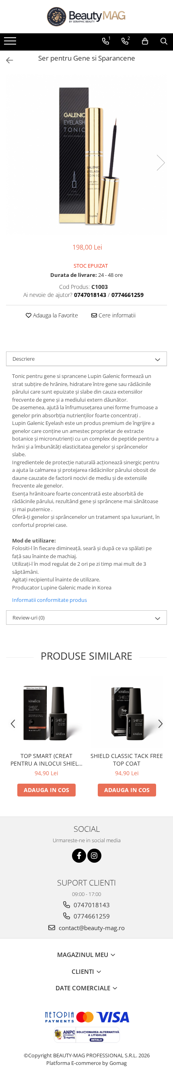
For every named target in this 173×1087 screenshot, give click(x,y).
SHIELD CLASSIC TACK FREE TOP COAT (127, 759)
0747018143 (91, 905)
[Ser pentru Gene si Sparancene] (86, 154)
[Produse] (11, 43)
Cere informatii (116, 315)
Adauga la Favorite (54, 315)
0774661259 (91, 916)
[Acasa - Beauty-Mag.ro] (86, 16)
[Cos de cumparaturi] (145, 41)
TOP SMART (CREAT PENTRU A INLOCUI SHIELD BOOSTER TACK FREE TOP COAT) (46, 759)
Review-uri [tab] (28, 617)
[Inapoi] (6, 60)
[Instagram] (94, 856)
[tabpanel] (86, 154)
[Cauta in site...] (164, 41)
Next (160, 162)
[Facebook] (79, 856)
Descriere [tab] (23, 358)
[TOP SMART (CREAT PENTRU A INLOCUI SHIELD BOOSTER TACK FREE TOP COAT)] (46, 712)
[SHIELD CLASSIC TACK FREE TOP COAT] (127, 712)
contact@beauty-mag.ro (91, 928)
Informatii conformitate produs (49, 599)
